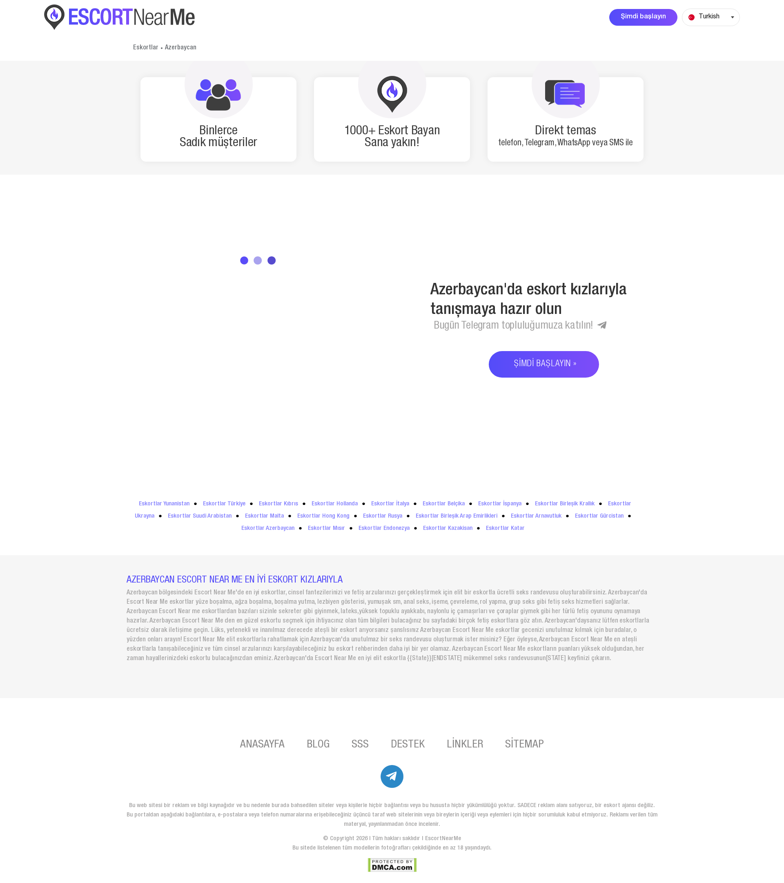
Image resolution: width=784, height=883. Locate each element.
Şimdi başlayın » (545, 364)
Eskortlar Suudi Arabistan (200, 516)
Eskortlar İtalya (390, 504)
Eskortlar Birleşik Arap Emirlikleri (456, 516)
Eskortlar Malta (264, 516)
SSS (360, 745)
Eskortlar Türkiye (224, 504)
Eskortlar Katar (505, 528)
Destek (408, 745)
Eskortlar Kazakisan (447, 528)
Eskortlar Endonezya (384, 528)
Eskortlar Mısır (326, 528)
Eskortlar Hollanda (335, 504)
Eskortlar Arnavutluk (536, 516)
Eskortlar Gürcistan (599, 516)
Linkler (465, 745)
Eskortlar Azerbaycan (267, 528)
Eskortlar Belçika (444, 504)
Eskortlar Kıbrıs (278, 504)
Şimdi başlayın (643, 17)
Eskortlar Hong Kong (323, 516)
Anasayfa (262, 745)
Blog (318, 745)
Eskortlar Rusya (382, 516)
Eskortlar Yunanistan (164, 504)
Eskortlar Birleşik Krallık (565, 504)
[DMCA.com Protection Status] (392, 865)
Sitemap (524, 745)
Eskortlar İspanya (499, 504)
